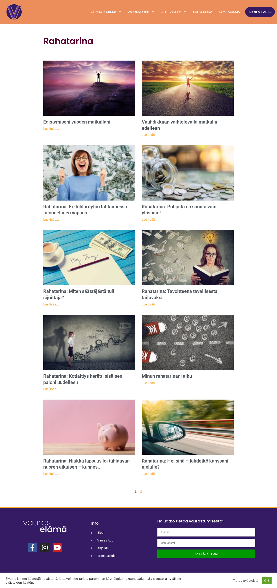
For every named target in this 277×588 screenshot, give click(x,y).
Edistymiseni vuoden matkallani (76, 122)
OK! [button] (266, 580)
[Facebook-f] (32, 547)
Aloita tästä (260, 11)
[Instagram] (44, 547)
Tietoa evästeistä (245, 581)
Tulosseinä (202, 11)
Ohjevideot (171, 11)
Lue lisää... (51, 129)
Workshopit (139, 11)
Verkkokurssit (103, 11)
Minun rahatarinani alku (167, 376)
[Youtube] (57, 547)
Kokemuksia (229, 11)
